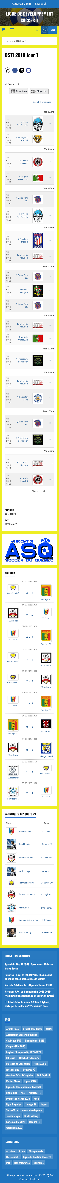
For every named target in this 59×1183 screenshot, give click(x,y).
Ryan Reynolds (13, 1104)
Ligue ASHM (30, 1081)
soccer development (32, 1110)
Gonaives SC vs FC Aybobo (19, 1075)
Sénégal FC (46, 599)
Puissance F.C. (46, 731)
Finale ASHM (40, 1064)
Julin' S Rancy (25, 932)
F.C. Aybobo (13, 621)
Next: (11, 522)
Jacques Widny (26, 857)
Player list (42, 91)
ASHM (49, 1029)
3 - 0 (52, 276)
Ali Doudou (24, 908)
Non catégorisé (22, 1163)
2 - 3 (29, 703)
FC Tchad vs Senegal (29, 1058)
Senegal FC (31, 1104)
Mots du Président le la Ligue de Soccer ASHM (28, 985)
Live (53, 30)
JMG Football (43, 1075)
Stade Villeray (31, 1116)
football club (12, 1069)
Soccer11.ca (12, 1110)
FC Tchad (46, 618)
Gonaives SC (13, 593)
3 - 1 (29, 659)
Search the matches (42, 102)
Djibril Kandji (24, 844)
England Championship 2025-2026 (23, 1052)
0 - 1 (52, 479)
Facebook (40, 3)
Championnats (36, 1151)
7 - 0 (52, 162)
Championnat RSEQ (34, 1040)
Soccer (43, 1104)
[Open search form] (37, 30)
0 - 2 (52, 240)
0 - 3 (52, 124)
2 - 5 (29, 615)
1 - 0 (52, 139)
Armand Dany (25, 831)
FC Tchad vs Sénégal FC (18, 1064)
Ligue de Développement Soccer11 (23, 1087)
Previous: (10, 512)
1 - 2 (52, 199)
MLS (23, 1093)
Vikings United (46, 756)
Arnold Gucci (12, 1029)
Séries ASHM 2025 (15, 1122)
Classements (12, 1157)
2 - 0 (29, 681)
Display (35, 491)
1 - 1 (52, 398)
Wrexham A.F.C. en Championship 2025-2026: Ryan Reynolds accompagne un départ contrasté (29, 993)
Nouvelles (39, 1163)
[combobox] (46, 491)
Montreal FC (35, 1093)
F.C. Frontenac (13, 778)
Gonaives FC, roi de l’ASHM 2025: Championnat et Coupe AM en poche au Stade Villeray (28, 977)
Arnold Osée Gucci (32, 1029)
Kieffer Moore (13, 1081)
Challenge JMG (13, 1040)
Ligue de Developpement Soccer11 (29, 16)
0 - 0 (29, 726)
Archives (10, 1151)
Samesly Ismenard (27, 894)
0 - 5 (52, 178)
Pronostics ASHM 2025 (18, 1098)
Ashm (22, 1151)
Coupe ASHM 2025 (15, 1046)
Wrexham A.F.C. (14, 1127)
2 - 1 (29, 592)
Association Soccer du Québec (21, 1035)
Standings (21, 91)
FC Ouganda (13, 799)
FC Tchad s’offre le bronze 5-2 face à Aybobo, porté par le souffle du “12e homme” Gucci (27, 1004)
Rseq (36, 1098)
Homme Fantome (26, 883)
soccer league (13, 1116)
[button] (3, 29)
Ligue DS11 (11, 1093)
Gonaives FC (29, 1069)
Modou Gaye (24, 871)
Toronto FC (34, 1122)
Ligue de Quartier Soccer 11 (37, 1157)
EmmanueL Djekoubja (28, 920)
